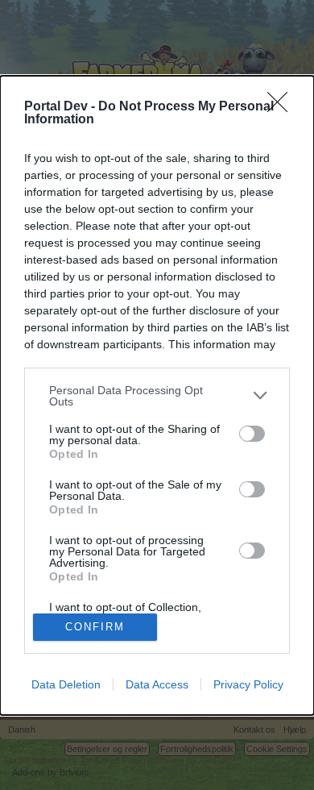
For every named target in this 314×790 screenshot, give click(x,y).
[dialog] (157, 395)
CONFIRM (95, 627)
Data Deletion (66, 684)
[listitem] (157, 396)
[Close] (282, 107)
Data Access (157, 684)
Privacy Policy (248, 684)
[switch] (252, 434)
